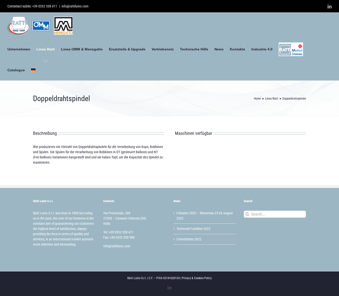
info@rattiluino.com (75, 6)
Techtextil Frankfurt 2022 (193, 229)
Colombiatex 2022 (189, 239)
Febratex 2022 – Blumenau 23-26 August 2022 (204, 215)
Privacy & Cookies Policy (197, 278)
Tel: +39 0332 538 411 (118, 232)
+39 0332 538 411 (44, 6)
